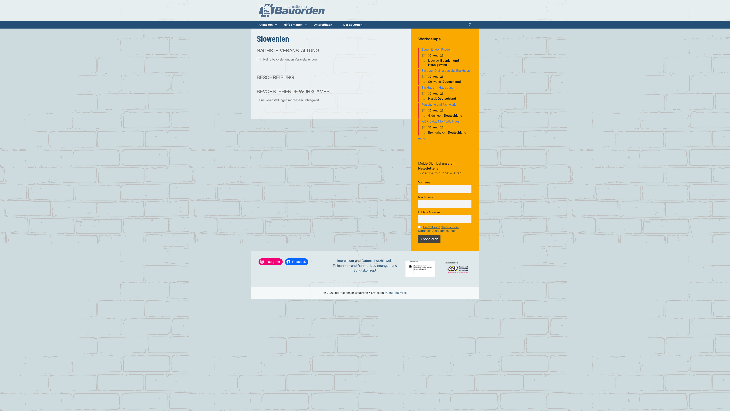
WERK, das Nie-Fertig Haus (440, 121)
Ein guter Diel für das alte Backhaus (445, 70)
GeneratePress (396, 293)
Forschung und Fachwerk (438, 104)
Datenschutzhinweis (377, 261)
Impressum (345, 261)
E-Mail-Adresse (429, 212)
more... (422, 138)
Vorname (424, 182)
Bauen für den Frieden (436, 49)
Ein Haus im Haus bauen (438, 87)
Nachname (425, 197)
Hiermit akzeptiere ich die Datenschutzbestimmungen (438, 229)
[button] (470, 25)
